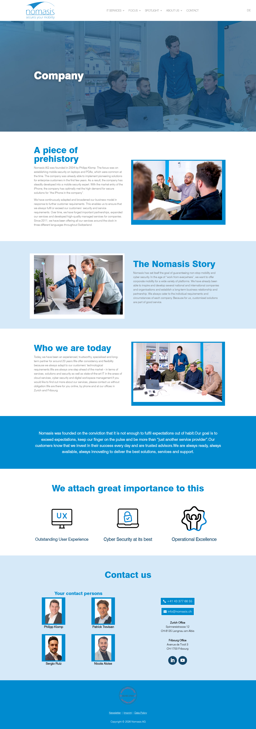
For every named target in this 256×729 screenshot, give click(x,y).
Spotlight (152, 10)
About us (172, 10)
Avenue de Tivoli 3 (177, 644)
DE (249, 10)
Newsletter (115, 712)
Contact (192, 10)
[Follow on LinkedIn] (172, 660)
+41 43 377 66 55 (179, 601)
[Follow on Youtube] (182, 660)
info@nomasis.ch (180, 611)
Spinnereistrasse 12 (177, 626)
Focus (133, 10)
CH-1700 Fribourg (177, 648)
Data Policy (140, 712)
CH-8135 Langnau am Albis (177, 631)
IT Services (114, 10)
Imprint (128, 712)
